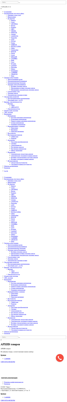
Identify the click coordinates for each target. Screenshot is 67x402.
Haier (12, 76)
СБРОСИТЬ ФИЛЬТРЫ (8, 362)
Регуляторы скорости (17, 147)
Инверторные (12, 17)
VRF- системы (8, 112)
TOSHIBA (14, 58)
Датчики (13, 143)
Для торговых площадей (11, 97)
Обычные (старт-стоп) (14, 15)
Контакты (7, 168)
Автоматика (11, 140)
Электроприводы (16, 145)
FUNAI (13, 41)
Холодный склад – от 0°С (15, 100)
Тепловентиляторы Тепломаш (16, 83)
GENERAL (14, 24)
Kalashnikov (14, 70)
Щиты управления (16, 150)
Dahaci (13, 69)
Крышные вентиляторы (18, 124)
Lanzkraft (13, 65)
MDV (12, 29)
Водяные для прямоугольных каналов (22, 159)
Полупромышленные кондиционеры (19, 98)
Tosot (12, 62)
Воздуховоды (12, 133)
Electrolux (14, 67)
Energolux (14, 38)
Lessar (13, 55)
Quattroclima (14, 50)
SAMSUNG (14, 36)
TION (13, 105)
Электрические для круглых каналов (22, 154)
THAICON (14, 74)
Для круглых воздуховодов (19, 162)
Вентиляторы (12, 116)
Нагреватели (11, 152)
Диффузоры (14, 136)
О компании (8, 11)
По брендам (11, 18)
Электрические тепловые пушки (17, 95)
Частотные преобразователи (19, 142)
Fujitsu (13, 43)
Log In (6, 171)
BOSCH (13, 51)
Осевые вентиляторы (17, 123)
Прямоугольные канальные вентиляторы (23, 121)
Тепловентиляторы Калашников (17, 81)
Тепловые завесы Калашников (17, 84)
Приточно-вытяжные (17, 131)
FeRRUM (14, 44)
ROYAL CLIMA (16, 46)
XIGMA (13, 31)
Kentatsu (13, 27)
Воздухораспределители (15, 135)
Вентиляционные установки (16, 126)
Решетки (13, 138)
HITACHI (14, 57)
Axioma (13, 34)
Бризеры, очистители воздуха (13, 102)
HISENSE (14, 32)
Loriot (13, 22)
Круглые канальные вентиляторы (21, 117)
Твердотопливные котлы (15, 79)
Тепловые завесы (13, 93)
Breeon (13, 25)
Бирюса (13, 20)
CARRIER (14, 72)
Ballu (12, 60)
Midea (13, 48)
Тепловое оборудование (11, 77)
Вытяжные (14, 129)
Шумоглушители (13, 161)
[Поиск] (19, 2)
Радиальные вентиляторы (18, 119)
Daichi (13, 53)
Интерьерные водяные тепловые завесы (23, 88)
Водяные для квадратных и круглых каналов (24, 157)
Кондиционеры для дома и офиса (14, 13)
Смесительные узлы (14, 91)
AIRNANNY (15, 107)
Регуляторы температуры (18, 149)
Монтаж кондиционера (11, 166)
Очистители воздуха (14, 109)
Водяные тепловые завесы (19, 86)
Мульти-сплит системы (11, 110)
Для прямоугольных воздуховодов (21, 164)
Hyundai (13, 64)
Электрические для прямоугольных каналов (24, 155)
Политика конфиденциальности (13, 382)
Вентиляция (7, 114)
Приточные (14, 128)
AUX (12, 39)
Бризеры (10, 103)
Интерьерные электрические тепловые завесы (25, 90)
